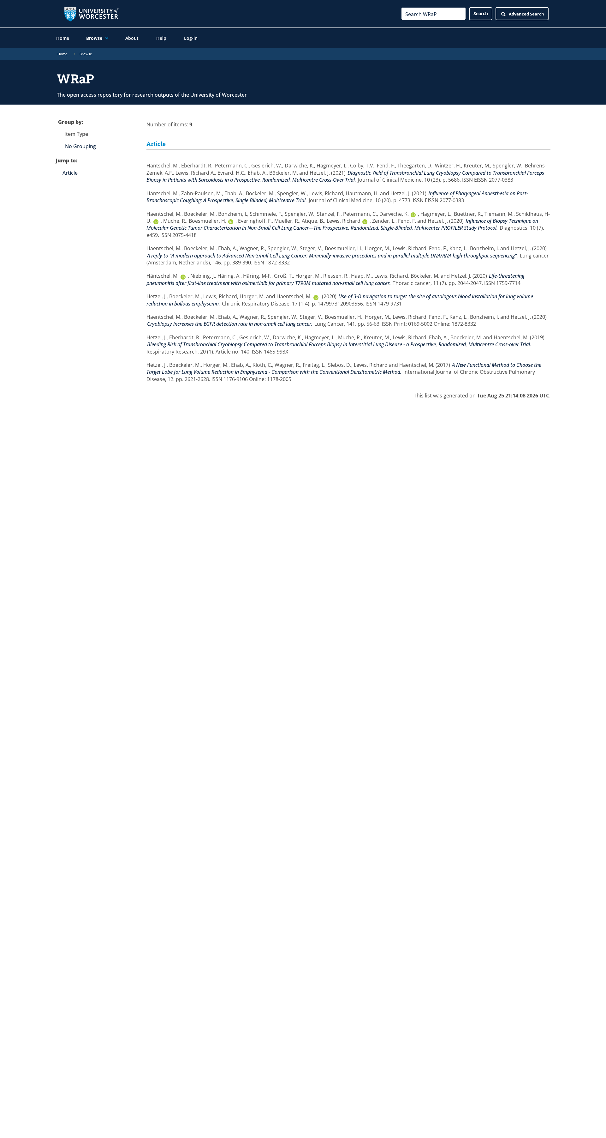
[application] (105, 38)
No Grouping (80, 146)
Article (70, 172)
